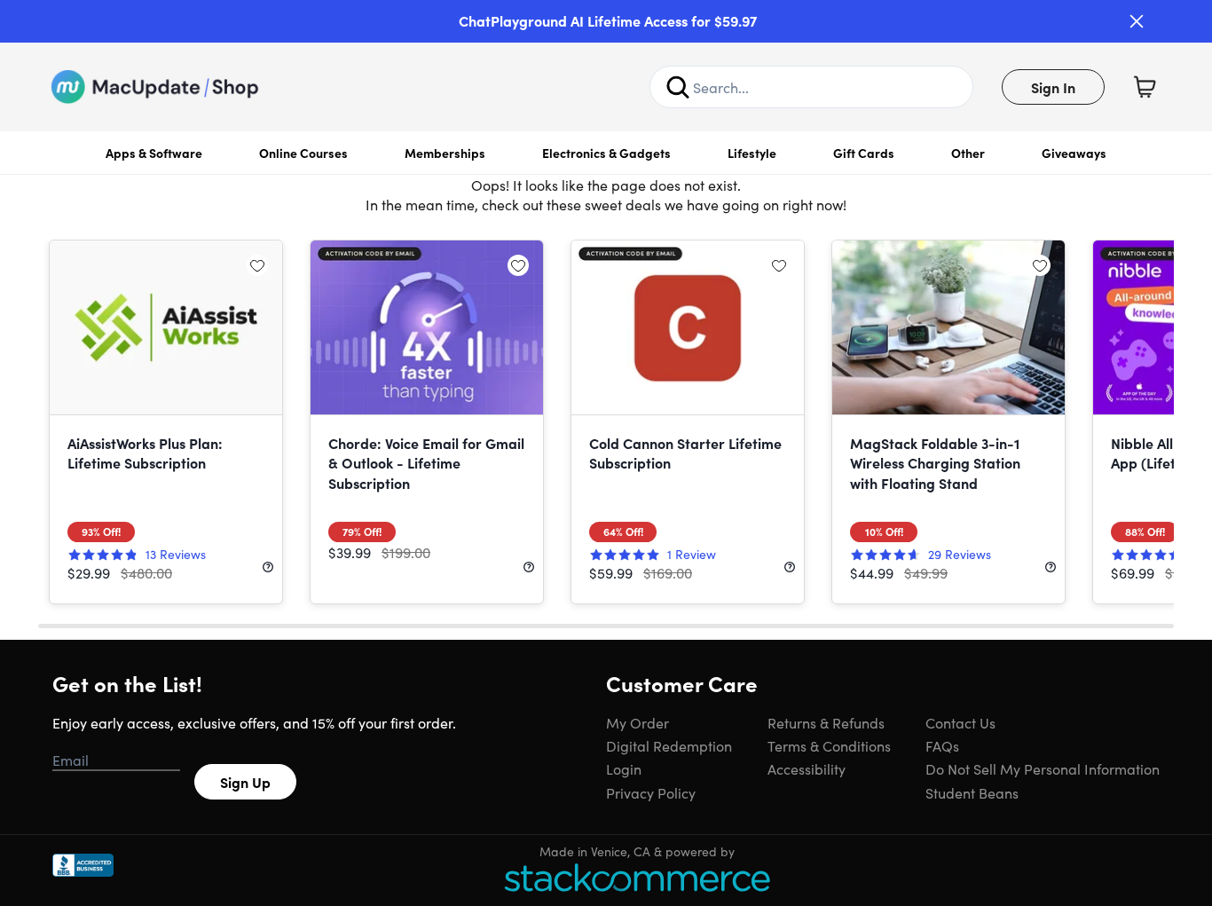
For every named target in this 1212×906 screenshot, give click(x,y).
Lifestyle (752, 153)
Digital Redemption (669, 745)
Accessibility (806, 768)
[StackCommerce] (637, 877)
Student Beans (972, 792)
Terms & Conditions (829, 745)
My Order (637, 722)
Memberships (445, 153)
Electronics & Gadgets (606, 153)
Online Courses (303, 153)
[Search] (678, 87)
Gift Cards (863, 153)
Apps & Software (154, 153)
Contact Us (960, 722)
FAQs (942, 745)
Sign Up (245, 782)
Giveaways (1074, 153)
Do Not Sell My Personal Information (1042, 768)
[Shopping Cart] (1144, 87)
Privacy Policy (651, 792)
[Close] (1136, 21)
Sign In (1053, 87)
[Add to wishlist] (257, 265)
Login (623, 768)
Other (968, 153)
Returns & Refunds (826, 722)
